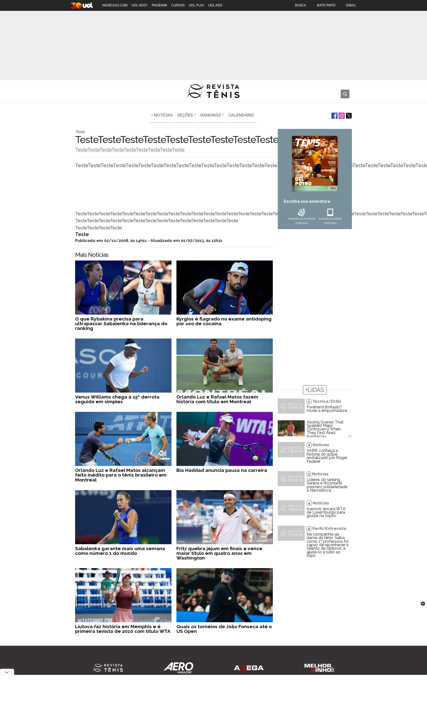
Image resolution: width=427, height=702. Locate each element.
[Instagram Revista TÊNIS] (341, 115)
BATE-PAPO (326, 5)
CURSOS (178, 5)
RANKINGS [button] (210, 115)
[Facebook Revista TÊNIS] (334, 115)
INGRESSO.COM (115, 5)
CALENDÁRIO (241, 115)
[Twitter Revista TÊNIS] (348, 115)
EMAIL (351, 5)
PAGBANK (159, 5)
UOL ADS (215, 5)
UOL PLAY (196, 5)
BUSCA (300, 5)
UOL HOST (139, 5)
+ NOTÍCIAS (162, 115)
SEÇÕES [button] (185, 115)
